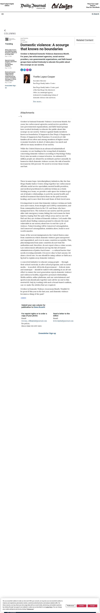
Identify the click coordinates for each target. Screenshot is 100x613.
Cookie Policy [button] (48, 607)
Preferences (70, 605)
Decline (81, 605)
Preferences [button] (30, 609)
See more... (37, 101)
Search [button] (96, 14)
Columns (10, 33)
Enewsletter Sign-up (47, 333)
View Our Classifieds (93, 7)
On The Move (11, 612)
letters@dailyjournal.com (63, 321)
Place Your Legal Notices (92, 4)
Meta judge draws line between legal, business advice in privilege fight (11, 52)
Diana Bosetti (39, 307)
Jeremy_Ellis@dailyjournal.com (34, 321)
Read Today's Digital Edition (7, 4)
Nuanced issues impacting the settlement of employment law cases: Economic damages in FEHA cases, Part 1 (10, 76)
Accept (92, 605)
